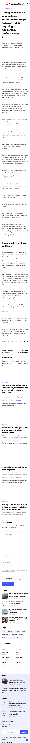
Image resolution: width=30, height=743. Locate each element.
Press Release (6, 657)
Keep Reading (19, 400)
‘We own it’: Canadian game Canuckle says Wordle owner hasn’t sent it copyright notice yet (15, 389)
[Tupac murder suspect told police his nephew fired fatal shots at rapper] (5, 713)
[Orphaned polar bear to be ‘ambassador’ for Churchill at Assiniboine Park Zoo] (5, 704)
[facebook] (2, 742)
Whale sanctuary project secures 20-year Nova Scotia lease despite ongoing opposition (18, 595)
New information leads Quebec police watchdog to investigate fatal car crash (18, 611)
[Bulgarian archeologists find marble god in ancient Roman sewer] (15, 413)
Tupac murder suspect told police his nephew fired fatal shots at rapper (17, 713)
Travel (4, 647)
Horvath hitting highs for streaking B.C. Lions (16, 602)
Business (18, 668)
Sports (18, 652)
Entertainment (6, 668)
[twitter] (4, 742)
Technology (9, 9)
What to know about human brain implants (14, 468)
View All (26, 590)
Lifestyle (4, 663)
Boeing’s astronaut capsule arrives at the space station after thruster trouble (14, 507)
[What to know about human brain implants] (15, 452)
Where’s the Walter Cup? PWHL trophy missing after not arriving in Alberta (18, 619)
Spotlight (5, 652)
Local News (19, 657)
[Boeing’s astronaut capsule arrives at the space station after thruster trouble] (15, 489)
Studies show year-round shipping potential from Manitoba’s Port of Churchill (17, 680)
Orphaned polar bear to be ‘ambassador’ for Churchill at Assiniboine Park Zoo (17, 703)
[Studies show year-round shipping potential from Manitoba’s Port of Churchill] (5, 681)
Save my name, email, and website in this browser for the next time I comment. (14, 570)
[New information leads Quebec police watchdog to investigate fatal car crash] (5, 612)
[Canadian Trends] (15, 4)
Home (3, 9)
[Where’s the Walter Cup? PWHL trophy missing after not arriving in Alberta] (5, 620)
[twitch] (11, 742)
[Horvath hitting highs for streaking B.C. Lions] (5, 604)
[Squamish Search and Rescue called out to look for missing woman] (5, 691)
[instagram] (7, 742)
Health (18, 663)
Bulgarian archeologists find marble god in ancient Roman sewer (15, 430)
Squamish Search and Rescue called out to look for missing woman (17, 690)
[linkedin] (9, 742)
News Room (7, 37)
